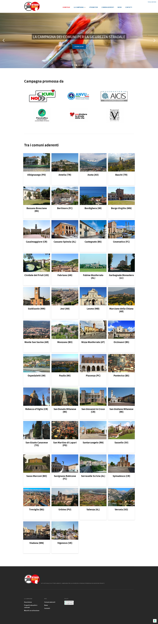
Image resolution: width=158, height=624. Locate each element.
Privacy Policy (69, 601)
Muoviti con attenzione (31, 610)
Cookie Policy (69, 603)
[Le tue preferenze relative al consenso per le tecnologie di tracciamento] (155, 621)
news (120, 7)
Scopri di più (79, 46)
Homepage (66, 7)
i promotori (93, 7)
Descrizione (28, 602)
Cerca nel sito (152, 2)
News (46, 605)
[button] (79, 6)
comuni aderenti (107, 7)
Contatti (47, 608)
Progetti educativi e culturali (30, 606)
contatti (128, 7)
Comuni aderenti (49, 602)
